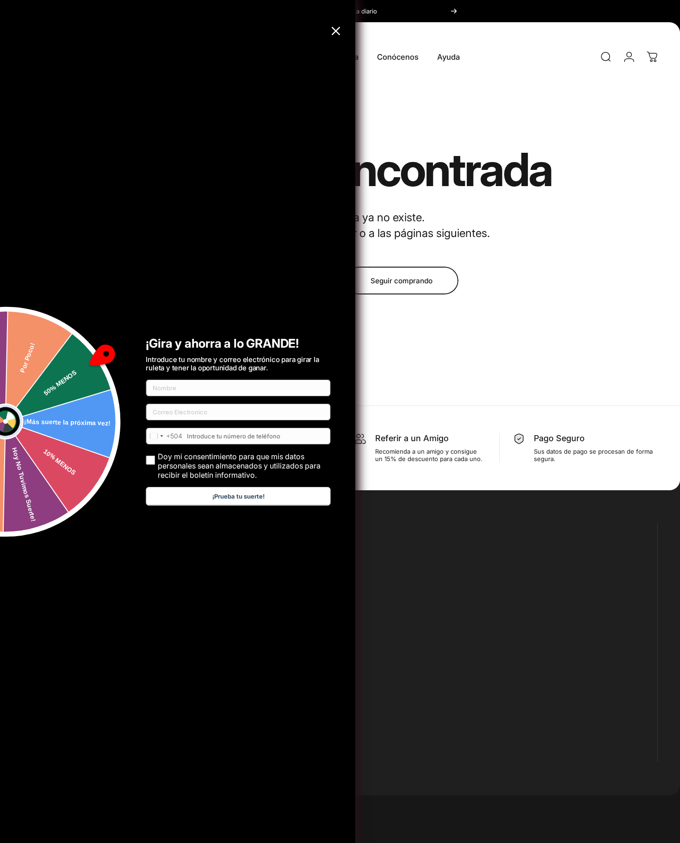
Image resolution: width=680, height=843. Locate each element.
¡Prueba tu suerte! (238, 496)
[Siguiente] (454, 11)
